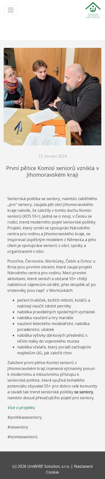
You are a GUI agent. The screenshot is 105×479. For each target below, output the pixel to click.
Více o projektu (21, 407)
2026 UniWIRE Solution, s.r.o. (44, 466)
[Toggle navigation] (11, 10)
